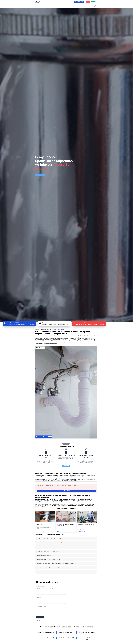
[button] (66, 538)
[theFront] (37, 2)
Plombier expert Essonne (45, 329)
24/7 (88, 1)
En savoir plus (39, 531)
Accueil (37, 329)
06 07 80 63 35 (79, 1)
